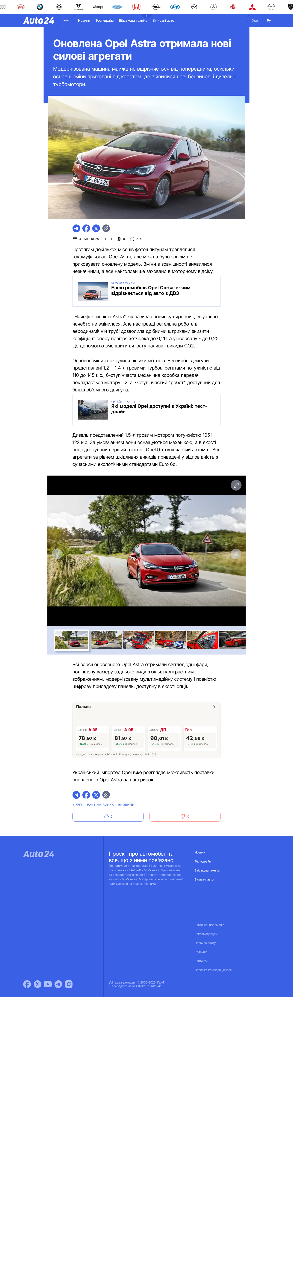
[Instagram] (68, 984)
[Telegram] (58, 984)
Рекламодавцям (206, 934)
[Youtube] (48, 984)
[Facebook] (27, 984)
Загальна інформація (209, 925)
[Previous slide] (57, 554)
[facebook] (86, 228)
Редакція (201, 952)
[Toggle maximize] (236, 485)
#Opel (77, 805)
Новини (84, 20)
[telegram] (76, 228)
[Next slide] (236, 554)
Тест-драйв (104, 20)
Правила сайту (205, 943)
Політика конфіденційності (213, 970)
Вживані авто (163, 20)
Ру (269, 20)
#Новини (126, 805)
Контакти (201, 961)
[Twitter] (37, 984)
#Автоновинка (100, 805)
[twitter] (96, 228)
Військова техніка (133, 20)
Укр (255, 20)
